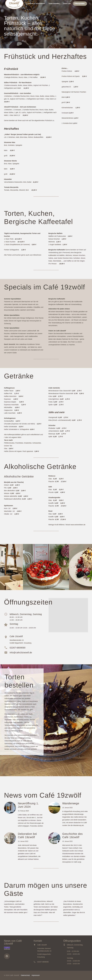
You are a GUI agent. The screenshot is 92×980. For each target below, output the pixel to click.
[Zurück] (3, 567)
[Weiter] (89, 567)
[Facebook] (7, 956)
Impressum (36, 975)
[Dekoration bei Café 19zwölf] (10, 833)
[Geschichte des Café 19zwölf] (54, 833)
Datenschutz (25, 975)
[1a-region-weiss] (7, 948)
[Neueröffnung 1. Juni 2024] (10, 803)
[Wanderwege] (54, 803)
